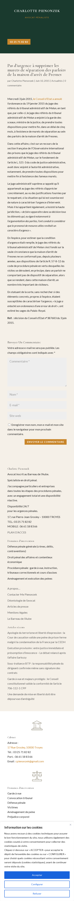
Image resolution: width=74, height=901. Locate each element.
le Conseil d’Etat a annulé (47, 98)
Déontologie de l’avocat (21, 600)
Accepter (37, 875)
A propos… (13, 588)
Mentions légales (17, 612)
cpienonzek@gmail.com (30, 761)
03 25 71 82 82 (19, 41)
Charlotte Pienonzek (22, 80)
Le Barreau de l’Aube (19, 618)
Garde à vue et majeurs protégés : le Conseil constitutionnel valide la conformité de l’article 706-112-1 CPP (34, 683)
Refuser (37, 893)
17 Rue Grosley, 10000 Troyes (25, 747)
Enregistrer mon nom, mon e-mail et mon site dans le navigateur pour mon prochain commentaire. (35, 429)
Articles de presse (17, 606)
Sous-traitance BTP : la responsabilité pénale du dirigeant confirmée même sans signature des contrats (35, 668)
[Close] (70, 825)
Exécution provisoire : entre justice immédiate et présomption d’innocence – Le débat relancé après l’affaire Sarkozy (36, 652)
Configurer (37, 884)
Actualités (57, 80)
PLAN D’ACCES (16, 532)
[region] (37, 861)
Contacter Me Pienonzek (22, 594)
